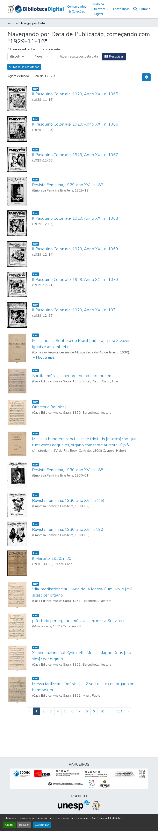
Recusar (24, 825)
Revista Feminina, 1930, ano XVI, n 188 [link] (67, 470)
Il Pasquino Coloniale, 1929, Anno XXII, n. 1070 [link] (75, 279)
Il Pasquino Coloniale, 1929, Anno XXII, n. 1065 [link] (75, 94)
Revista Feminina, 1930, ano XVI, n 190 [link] (67, 529)
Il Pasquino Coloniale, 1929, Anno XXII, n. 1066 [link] (75, 124)
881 (119, 711)
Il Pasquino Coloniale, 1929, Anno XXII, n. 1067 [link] (75, 155)
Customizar (42, 825)
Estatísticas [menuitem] (121, 9)
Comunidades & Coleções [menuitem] (76, 9)
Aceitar (9, 825)
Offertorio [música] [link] (49, 407)
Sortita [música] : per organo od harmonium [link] (71, 376)
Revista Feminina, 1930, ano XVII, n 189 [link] (68, 500)
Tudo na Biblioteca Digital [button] (98, 9)
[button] (39, 9)
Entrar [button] (144, 9)
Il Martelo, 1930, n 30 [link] (51, 558)
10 (102, 711)
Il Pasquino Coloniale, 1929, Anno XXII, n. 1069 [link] (75, 249)
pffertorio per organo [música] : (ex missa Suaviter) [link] (78, 620)
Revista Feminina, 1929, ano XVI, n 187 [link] (67, 185)
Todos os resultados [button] (25, 67)
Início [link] (10, 23)
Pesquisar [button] (115, 56)
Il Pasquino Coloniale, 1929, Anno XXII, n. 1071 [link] (75, 310)
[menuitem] (100, 9)
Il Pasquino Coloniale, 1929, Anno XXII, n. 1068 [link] (75, 218)
